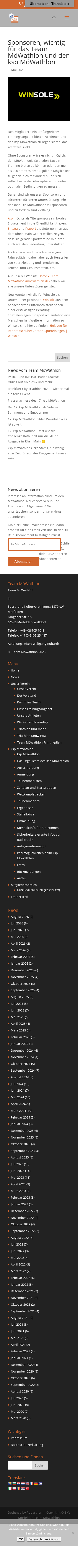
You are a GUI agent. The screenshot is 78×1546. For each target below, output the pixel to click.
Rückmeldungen (29, 872)
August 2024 (20, 1077)
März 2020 (18, 1418)
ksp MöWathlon (28, 754)
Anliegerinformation (31, 846)
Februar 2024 (20, 1117)
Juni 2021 (17, 1331)
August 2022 (20, 1238)
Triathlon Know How (31, 736)
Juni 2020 (17, 1405)
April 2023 (18, 1184)
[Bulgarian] (14, 1483)
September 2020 (23, 1385)
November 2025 (22, 977)
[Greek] (40, 1483)
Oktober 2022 (20, 1224)
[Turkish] (27, 1488)
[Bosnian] (10, 1483)
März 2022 (18, 1271)
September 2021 (23, 1311)
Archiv (21, 878)
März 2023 (18, 1191)
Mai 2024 (17, 1097)
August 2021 (20, 1318)
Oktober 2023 (20, 1144)
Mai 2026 (17, 937)
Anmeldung (25, 774)
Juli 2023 (17, 1164)
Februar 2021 (20, 1351)
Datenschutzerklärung (27, 1445)
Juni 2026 (17, 930)
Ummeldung (26, 821)
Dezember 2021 (22, 1291)
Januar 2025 (19, 1044)
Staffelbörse (25, 814)
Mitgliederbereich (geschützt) (38, 890)
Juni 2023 (17, 1171)
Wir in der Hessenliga (32, 722)
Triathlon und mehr (31, 729)
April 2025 (18, 1023)
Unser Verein (26, 689)
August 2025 (20, 997)
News (15, 677)
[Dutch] (23, 1483)
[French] (31, 1483)
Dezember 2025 (22, 970)
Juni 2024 (17, 1090)
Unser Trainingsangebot (34, 709)
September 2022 (23, 1231)
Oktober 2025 (20, 984)
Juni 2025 (17, 1010)
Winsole (49, 300)
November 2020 (22, 1371)
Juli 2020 (17, 1398)
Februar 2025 (20, 1037)
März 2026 (18, 950)
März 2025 (18, 1030)
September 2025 (23, 990)
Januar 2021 (19, 1358)
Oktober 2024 (20, 1064)
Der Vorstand (26, 695)
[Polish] (14, 1488)
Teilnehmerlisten (29, 781)
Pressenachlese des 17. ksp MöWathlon (36, 400)
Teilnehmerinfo (28, 801)
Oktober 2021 (20, 1304)
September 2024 (23, 1070)
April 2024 (18, 1104)
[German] (36, 1483)
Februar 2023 (20, 1197)
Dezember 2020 (22, 1365)
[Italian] (10, 1488)
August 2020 (20, 1391)
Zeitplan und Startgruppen (36, 787)
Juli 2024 (17, 1084)
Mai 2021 (17, 1338)
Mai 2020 (17, 1411)
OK (21, 1539)
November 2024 (22, 1057)
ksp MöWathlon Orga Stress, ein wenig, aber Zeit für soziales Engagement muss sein (37, 453)
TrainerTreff (19, 897)
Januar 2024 (19, 1124)
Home (15, 670)
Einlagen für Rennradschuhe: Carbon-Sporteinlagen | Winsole (37, 330)
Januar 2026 (19, 963)
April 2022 (18, 1264)
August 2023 (20, 1157)
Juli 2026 (17, 923)
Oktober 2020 (20, 1378)
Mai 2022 (17, 1258)
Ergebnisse (25, 808)
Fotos (21, 865)
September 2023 (23, 1151)
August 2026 (20, 917)
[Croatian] (18, 1483)
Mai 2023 (17, 1177)
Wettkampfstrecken (31, 794)
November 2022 (22, 1218)
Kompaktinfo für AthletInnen (38, 828)
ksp (10, 218)
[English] (27, 1483)
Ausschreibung (28, 768)
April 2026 (18, 943)
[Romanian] (18, 1488)
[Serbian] (23, 1488)
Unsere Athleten (29, 715)
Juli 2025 (17, 1004)
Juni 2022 (17, 1251)
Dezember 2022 (22, 1211)
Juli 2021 (17, 1324)
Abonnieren (23, 561)
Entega (13, 228)
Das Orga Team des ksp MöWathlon (43, 761)
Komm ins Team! (29, 702)
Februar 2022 (20, 1278)
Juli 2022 (17, 1244)
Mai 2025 (17, 1017)
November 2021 (22, 1298)
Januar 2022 (19, 1284)
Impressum (19, 1438)
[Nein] (72, 1533)
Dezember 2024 (22, 1050)
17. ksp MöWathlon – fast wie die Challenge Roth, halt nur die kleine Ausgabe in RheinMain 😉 (33, 436)
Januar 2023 (19, 1204)
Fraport (30, 228)
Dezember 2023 (22, 1131)
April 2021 (18, 1345)
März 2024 (18, 1111)
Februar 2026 (20, 957)
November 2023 (22, 1137)
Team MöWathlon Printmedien (39, 742)
